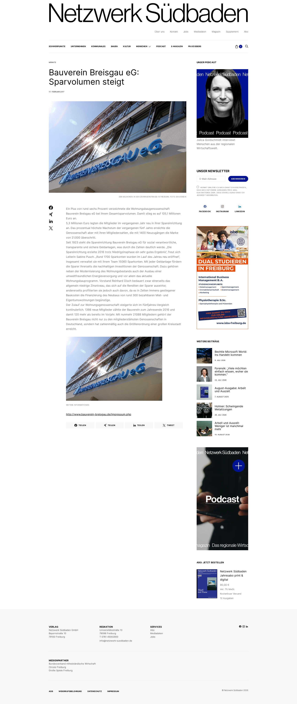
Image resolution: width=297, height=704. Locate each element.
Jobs (185, 31)
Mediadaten (200, 31)
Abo (246, 31)
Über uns (159, 31)
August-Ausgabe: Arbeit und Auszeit (230, 389)
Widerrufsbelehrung (70, 691)
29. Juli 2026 (221, 415)
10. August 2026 (222, 435)
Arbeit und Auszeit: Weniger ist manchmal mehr (229, 426)
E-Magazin (177, 46)
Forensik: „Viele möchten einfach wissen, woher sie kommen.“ (231, 371)
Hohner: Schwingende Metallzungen (229, 408)
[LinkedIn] (247, 634)
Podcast (161, 46)
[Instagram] (244, 634)
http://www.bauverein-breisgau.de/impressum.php (98, 414)
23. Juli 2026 (221, 380)
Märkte (52, 62)
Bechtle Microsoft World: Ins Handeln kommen (231, 353)
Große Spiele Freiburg (61, 670)
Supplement (232, 31)
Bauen (114, 46)
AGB (51, 691)
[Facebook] (240, 634)
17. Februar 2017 (56, 92)
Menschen (141, 46)
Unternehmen (78, 46)
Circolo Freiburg (57, 667)
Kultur (127, 46)
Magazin (216, 31)
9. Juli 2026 (220, 360)
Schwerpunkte (57, 46)
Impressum (113, 691)
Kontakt (174, 31)
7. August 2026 (222, 397)
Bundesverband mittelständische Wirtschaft (72, 663)
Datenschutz (94, 691)
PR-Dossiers (194, 46)
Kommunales (98, 46)
